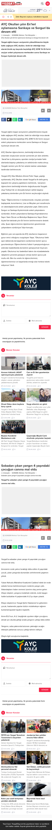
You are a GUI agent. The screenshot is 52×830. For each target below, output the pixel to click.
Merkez (21, 35)
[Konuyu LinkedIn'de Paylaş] (20, 119)
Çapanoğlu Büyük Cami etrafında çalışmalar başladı (39, 437)
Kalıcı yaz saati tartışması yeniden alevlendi (12, 799)
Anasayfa (6, 35)
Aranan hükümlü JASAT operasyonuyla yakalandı (12, 373)
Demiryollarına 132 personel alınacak (9, 768)
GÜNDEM (15, 35)
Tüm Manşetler (30, 35)
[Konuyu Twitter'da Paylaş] (9, 119)
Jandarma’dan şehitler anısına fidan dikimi (36, 736)
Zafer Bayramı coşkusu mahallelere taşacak (32, 17)
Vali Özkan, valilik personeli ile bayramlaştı (38, 768)
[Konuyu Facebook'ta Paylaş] (3, 119)
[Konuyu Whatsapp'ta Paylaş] (14, 119)
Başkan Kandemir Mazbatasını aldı (8, 437)
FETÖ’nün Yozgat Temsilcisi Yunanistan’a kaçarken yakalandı (13, 737)
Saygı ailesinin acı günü (37, 404)
